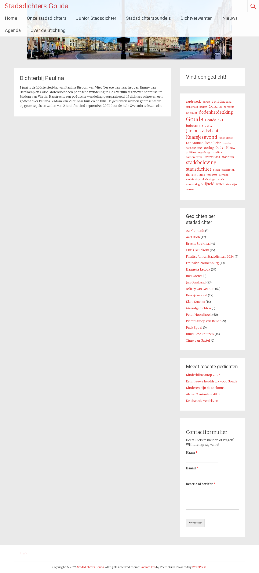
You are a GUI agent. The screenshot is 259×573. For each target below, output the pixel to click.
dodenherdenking (216, 112)
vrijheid (207, 184)
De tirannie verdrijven (202, 401)
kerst (222, 137)
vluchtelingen (209, 179)
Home (11, 18)
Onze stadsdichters (46, 18)
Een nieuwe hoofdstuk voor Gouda (211, 381)
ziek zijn (231, 184)
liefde (217, 143)
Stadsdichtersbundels (148, 18)
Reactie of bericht (200, 484)
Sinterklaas (212, 157)
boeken (203, 106)
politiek (191, 152)
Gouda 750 (214, 120)
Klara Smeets (195, 302)
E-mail (192, 468)
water (220, 184)
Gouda (194, 119)
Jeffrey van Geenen (200, 289)
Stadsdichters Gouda (37, 6)
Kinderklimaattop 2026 (203, 375)
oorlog (209, 148)
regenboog (204, 152)
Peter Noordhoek (199, 315)
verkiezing (193, 179)
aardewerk (193, 101)
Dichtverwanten (197, 18)
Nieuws (230, 18)
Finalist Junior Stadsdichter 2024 (210, 256)
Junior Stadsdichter (96, 18)
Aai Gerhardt (195, 231)
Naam (191, 452)
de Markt (229, 106)
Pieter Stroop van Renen (204, 321)
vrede (221, 179)
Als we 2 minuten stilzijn (204, 394)
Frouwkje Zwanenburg (202, 263)
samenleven (194, 157)
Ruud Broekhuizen (200, 334)
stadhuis (228, 157)
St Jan (216, 169)
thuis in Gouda (195, 174)
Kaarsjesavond (201, 137)
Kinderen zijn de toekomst (206, 388)
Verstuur (195, 523)
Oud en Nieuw (225, 148)
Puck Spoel (194, 327)
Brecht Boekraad (198, 243)
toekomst (212, 174)
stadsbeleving (201, 162)
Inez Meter (207, 126)
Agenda (13, 30)
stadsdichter (198, 169)
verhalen (223, 174)
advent (206, 101)
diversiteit (191, 112)
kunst (229, 137)
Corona (215, 106)
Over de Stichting (48, 30)
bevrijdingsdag (222, 101)
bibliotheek (192, 106)
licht (208, 143)
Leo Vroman (195, 143)
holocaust (193, 126)
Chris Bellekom (197, 250)
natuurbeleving (194, 147)
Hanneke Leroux (198, 269)
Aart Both (193, 237)
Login (24, 553)
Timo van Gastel (198, 340)
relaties (217, 152)
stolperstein (228, 169)
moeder (227, 143)
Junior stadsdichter (204, 130)
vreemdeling (193, 184)
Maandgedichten (198, 308)
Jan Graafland (196, 282)
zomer (190, 189)
